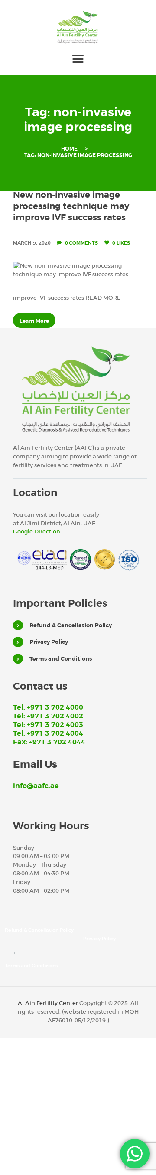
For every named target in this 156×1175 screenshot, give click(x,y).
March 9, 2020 (32, 243)
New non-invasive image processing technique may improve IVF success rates (71, 206)
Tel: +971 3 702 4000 (48, 707)
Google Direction (36, 531)
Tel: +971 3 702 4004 (48, 733)
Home (69, 149)
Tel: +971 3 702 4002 (48, 716)
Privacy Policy (48, 641)
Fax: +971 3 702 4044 (49, 742)
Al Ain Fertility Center (48, 1003)
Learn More (34, 320)
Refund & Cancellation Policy (70, 625)
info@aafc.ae (36, 786)
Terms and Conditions (60, 658)
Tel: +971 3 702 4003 (48, 724)
